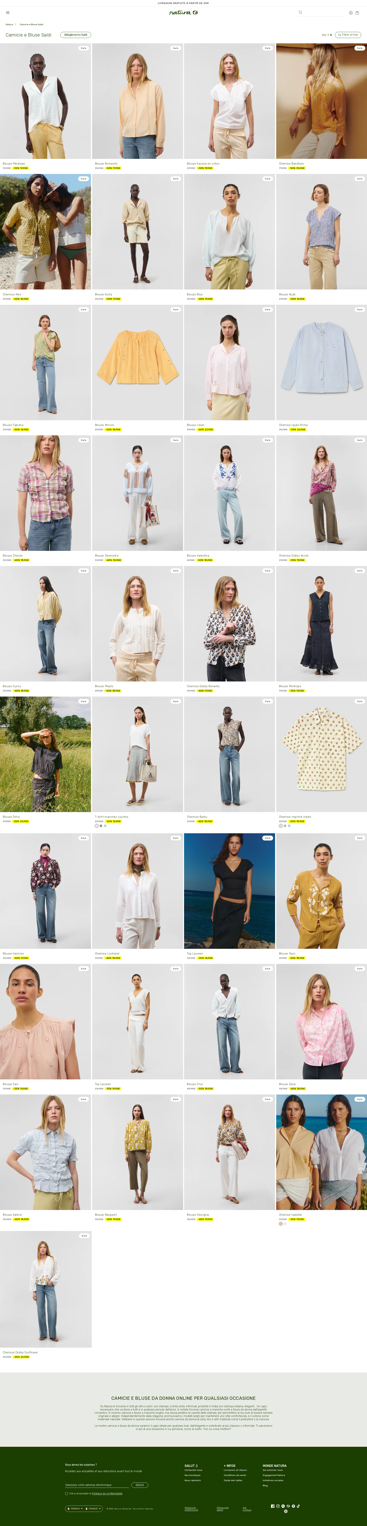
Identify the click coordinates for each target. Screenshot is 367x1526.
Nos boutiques (193, 1475)
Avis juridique (247, 1509)
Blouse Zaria (287, 1084)
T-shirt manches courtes (111, 817)
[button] (7, 12)
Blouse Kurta (103, 294)
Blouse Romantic (106, 163)
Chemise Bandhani (291, 163)
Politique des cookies (223, 1509)
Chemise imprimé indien (295, 817)
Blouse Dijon (287, 953)
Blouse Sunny (12, 686)
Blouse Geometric (107, 555)
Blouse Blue (195, 294)
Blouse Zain (11, 1084)
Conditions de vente (235, 1475)
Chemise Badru (197, 817)
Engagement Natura (274, 1475)
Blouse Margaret (106, 1214)
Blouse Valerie (12, 1214)
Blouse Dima (11, 817)
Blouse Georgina (198, 1214)
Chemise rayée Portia (293, 425)
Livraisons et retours (235, 1470)
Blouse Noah (287, 294)
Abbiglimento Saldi (75, 34)
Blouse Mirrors (104, 425)
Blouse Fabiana (13, 425)
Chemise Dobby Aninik (294, 555)
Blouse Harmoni (13, 953)
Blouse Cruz (195, 1084)
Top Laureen (195, 953)
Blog (265, 1485)
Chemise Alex (12, 294)
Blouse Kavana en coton (203, 163)
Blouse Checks (13, 555)
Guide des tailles (233, 1480)
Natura (9, 24)
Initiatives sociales (273, 1480)
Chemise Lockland (107, 953)
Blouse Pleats (104, 686)
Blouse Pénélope (14, 163)
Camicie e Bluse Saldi (31, 24)
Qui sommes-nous (273, 1470)
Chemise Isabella (290, 1214)
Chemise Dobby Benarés (203, 686)
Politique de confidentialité (107, 1493)
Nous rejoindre (193, 1480)
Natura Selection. (123, 1509)
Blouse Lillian (195, 425)
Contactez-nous (193, 1470)
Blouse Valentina (198, 555)
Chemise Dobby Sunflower (20, 1352)
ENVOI (140, 1485)
